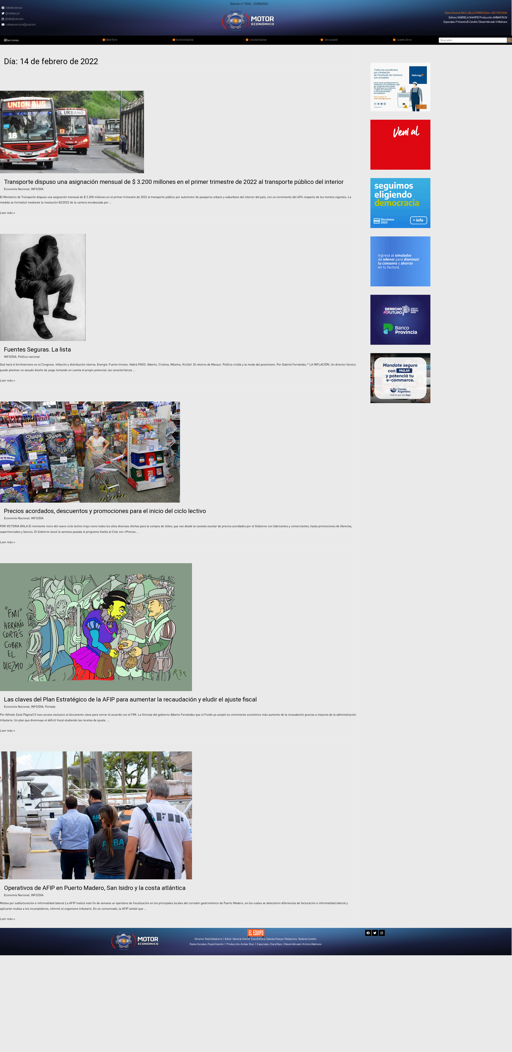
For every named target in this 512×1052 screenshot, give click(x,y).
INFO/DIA (37, 189)
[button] (476, 13)
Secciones (12, 40)
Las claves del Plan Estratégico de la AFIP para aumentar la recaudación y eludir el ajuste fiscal (131, 699)
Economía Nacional (16, 189)
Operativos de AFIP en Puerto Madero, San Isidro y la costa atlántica (95, 887)
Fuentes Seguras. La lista (37, 349)
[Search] (509, 40)
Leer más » (7, 212)
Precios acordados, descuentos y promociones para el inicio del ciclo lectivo (105, 510)
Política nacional (29, 356)
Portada (50, 706)
